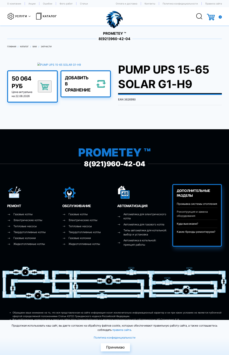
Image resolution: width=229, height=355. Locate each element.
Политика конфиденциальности (114, 337)
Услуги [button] (21, 16)
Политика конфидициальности (180, 3)
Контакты (150, 3)
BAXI (35, 46)
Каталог (50, 16)
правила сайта (121, 330)
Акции (32, 3)
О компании (14, 3)
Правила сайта (213, 3)
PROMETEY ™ (114, 33)
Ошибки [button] (47, 3)
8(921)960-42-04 (114, 39)
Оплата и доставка (126, 3)
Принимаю (115, 347)
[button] (59, 64)
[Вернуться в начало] (114, 16)
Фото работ (66, 3)
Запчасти (46, 46)
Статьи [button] (84, 3)
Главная (11, 46)
